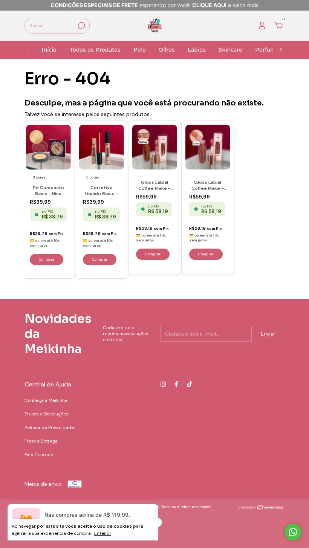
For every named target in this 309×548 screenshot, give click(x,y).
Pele (139, 49)
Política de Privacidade (49, 427)
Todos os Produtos (95, 49)
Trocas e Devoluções (46, 414)
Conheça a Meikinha (45, 400)
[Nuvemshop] (261, 507)
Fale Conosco (38, 455)
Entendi (102, 533)
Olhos (167, 49)
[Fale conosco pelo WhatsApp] (293, 532)
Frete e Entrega (41, 441)
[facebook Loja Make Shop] (176, 384)
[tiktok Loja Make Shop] (190, 384)
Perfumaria (270, 49)
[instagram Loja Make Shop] (163, 384)
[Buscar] (81, 25)
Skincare (230, 49)
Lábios (197, 49)
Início (49, 49)
